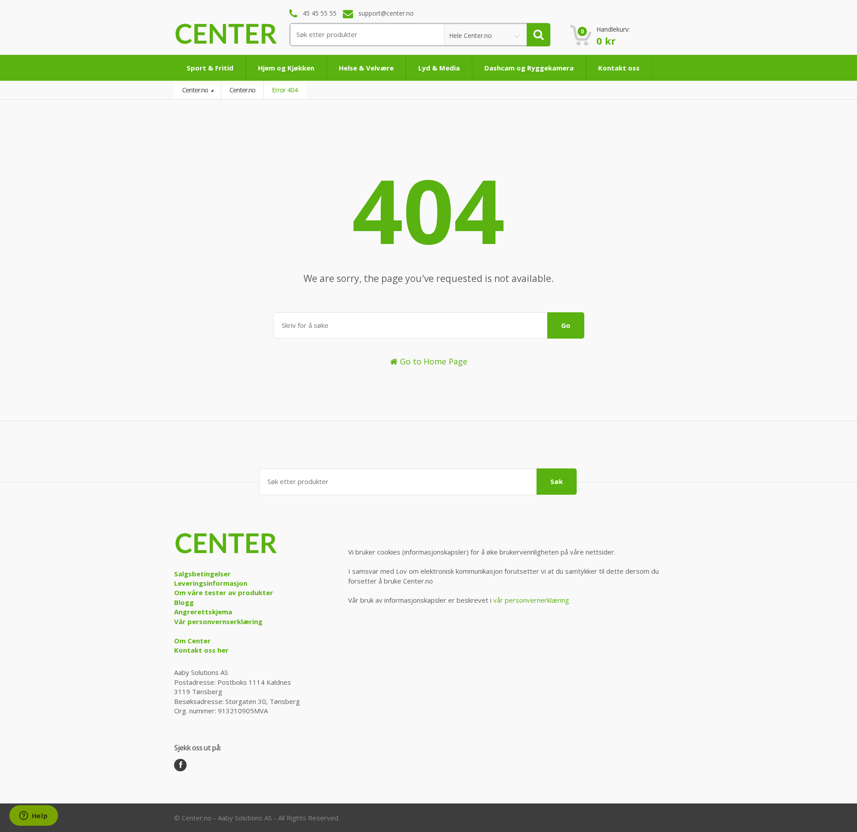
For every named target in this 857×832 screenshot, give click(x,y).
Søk (556, 481)
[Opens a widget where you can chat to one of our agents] (33, 816)
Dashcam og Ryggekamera (529, 67)
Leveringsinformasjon (210, 583)
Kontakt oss (619, 67)
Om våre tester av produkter (223, 592)
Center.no (195, 89)
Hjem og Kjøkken (286, 67)
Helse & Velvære (366, 67)
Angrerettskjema (203, 611)
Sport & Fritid (210, 67)
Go (565, 325)
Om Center (192, 640)
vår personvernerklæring (531, 600)
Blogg (184, 602)
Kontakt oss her (201, 650)
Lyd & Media (439, 67)
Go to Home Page (432, 361)
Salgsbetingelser (202, 573)
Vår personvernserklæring (218, 621)
